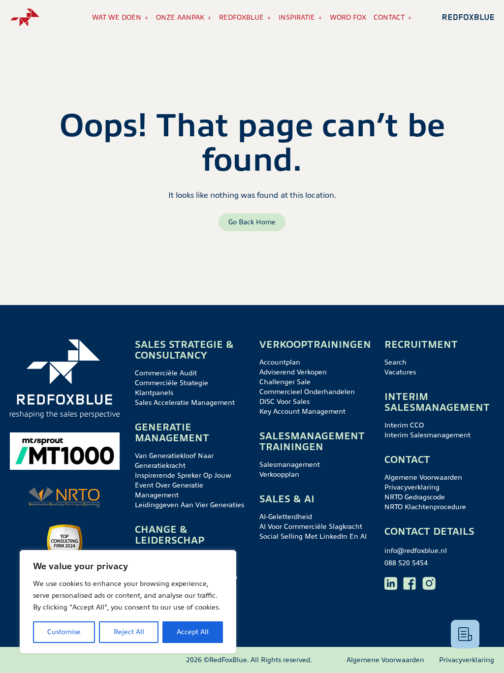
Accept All (193, 632)
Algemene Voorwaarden (423, 477)
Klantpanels (154, 393)
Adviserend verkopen (293, 372)
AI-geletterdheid (285, 516)
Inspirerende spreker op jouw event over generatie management (183, 485)
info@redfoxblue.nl (415, 550)
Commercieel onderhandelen (307, 392)
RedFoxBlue (241, 17)
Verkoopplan (279, 474)
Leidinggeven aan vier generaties (189, 505)
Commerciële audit (166, 373)
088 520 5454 (406, 563)
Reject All (129, 632)
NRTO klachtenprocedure (425, 507)
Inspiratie (297, 17)
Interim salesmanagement (427, 435)
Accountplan (279, 362)
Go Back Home (252, 222)
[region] (128, 601)
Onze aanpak (180, 17)
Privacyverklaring (412, 487)
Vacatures (400, 372)
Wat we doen (116, 17)
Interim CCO (404, 425)
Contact (389, 17)
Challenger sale (285, 382)
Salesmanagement (289, 464)
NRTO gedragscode (414, 497)
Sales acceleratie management (185, 402)
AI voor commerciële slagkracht (310, 526)
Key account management (302, 411)
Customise (64, 632)
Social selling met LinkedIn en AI (313, 536)
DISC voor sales (284, 401)
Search (395, 362)
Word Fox (348, 17)
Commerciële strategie (171, 383)
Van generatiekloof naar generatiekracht (174, 460)
